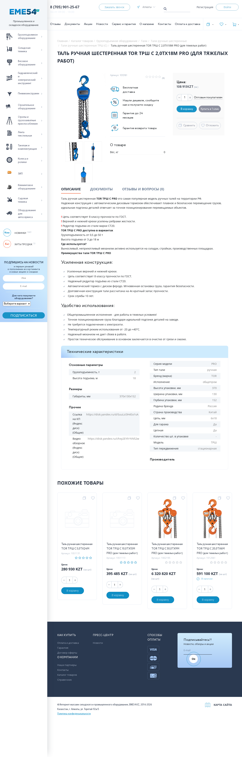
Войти (227, 7)
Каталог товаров (67, 674)
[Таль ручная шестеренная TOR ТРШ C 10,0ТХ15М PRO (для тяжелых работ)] (122, 519)
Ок (193, 659)
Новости (102, 24)
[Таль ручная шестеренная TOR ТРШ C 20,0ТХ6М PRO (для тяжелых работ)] (212, 519)
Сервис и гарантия (124, 24)
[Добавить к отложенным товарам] (93, 498)
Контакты (164, 24)
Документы (72, 24)
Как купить (66, 635)
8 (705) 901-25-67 (64, 7)
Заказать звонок (114, 7)
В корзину (73, 590)
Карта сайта (223, 705)
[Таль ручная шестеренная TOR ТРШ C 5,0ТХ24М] (77, 519)
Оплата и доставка (187, 24)
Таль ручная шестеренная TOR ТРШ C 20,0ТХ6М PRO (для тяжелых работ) (212, 548)
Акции (88, 24)
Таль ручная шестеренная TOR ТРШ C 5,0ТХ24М (76, 546)
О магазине (147, 24)
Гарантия (62, 647)
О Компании (67, 657)
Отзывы (55, 24)
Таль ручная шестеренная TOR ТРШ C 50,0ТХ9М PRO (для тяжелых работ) (167, 548)
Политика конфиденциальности (74, 714)
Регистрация (205, 7)
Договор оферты (67, 652)
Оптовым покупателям (208, 97)
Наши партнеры (67, 665)
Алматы (147, 7)
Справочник (64, 679)
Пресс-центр (103, 635)
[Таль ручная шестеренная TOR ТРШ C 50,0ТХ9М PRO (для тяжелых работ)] (167, 519)
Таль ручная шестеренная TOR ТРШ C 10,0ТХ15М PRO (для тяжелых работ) (122, 548)
